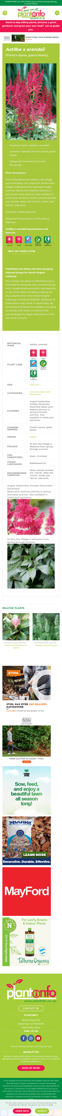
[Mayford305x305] (26, 891)
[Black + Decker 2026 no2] (26, 740)
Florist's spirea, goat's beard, (27, 55)
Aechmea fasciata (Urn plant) (16, 646)
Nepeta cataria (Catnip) (46, 645)
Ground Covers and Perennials (40, 393)
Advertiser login (31, 1027)
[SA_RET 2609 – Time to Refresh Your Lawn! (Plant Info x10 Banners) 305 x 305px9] (26, 790)
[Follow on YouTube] (38, 1038)
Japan (33, 437)
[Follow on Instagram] (31, 1038)
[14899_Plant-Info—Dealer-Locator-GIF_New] (26, 689)
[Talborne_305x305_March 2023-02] (26, 941)
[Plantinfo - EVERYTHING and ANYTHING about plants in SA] (31, 13)
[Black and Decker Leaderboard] (31, 38)
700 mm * (35, 384)
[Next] (59, 635)
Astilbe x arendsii (25, 49)
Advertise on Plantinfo (31, 1023)
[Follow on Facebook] (23, 1038)
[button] (5, 13)
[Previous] (2, 635)
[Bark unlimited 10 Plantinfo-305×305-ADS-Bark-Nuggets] (26, 840)
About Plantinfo (31, 1020)
